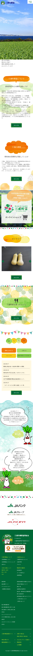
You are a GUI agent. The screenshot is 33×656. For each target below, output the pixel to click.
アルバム (19, 564)
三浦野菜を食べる (21, 557)
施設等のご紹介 (5, 570)
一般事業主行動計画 (6, 589)
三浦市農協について (6, 559)
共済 (3, 574)
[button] (3, 261)
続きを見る (16, 125)
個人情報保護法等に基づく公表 (8, 607)
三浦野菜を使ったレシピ (22, 559)
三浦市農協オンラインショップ (8, 561)
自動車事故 (19, 575)
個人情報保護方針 (5, 604)
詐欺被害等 (19, 570)
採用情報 (4, 581)
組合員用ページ (5, 584)
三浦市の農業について (6, 567)
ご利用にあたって (21, 601)
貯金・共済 (4, 572)
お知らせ (4, 564)
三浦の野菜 (19, 561)
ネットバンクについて (6, 614)
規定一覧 (19, 586)
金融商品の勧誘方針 (21, 589)
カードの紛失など (21, 572)
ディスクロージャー (6, 586)
